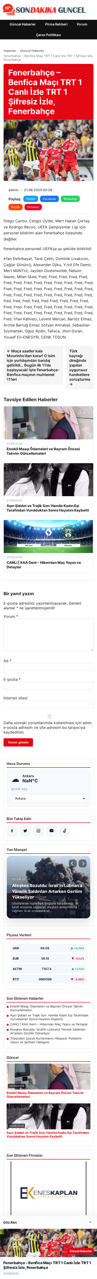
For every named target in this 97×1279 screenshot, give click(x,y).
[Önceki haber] (73, 863)
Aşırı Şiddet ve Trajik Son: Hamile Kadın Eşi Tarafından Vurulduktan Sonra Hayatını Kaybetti (49, 1017)
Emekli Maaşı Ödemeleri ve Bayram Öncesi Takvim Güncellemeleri (46, 1008)
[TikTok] (64, 831)
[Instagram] (38, 831)
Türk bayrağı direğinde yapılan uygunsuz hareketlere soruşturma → (79, 367)
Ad (8, 660)
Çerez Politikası (48, 35)
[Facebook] (12, 831)
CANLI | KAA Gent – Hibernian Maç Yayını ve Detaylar (49, 1024)
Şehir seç (19, 789)
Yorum (11, 616)
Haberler (10, 51)
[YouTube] (51, 831)
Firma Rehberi (56, 24)
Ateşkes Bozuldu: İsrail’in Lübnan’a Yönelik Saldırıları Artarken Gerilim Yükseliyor (47, 1031)
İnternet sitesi (16, 698)
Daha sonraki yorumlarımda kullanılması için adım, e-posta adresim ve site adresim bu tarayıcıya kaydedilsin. (48, 727)
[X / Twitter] (25, 831)
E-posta (12, 679)
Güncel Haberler (23, 24)
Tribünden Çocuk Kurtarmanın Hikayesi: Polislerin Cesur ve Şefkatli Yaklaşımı (46, 1040)
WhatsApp (70, 199)
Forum (82, 24)
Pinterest (33, 207)
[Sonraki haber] (83, 863)
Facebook (49, 199)
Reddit (15, 207)
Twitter (30, 199)
